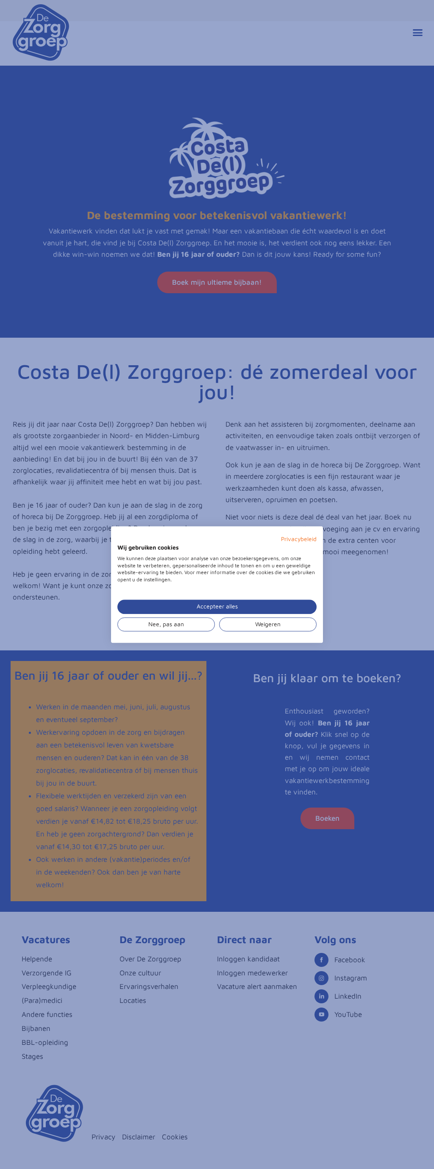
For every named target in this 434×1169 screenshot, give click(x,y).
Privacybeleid (299, 539)
